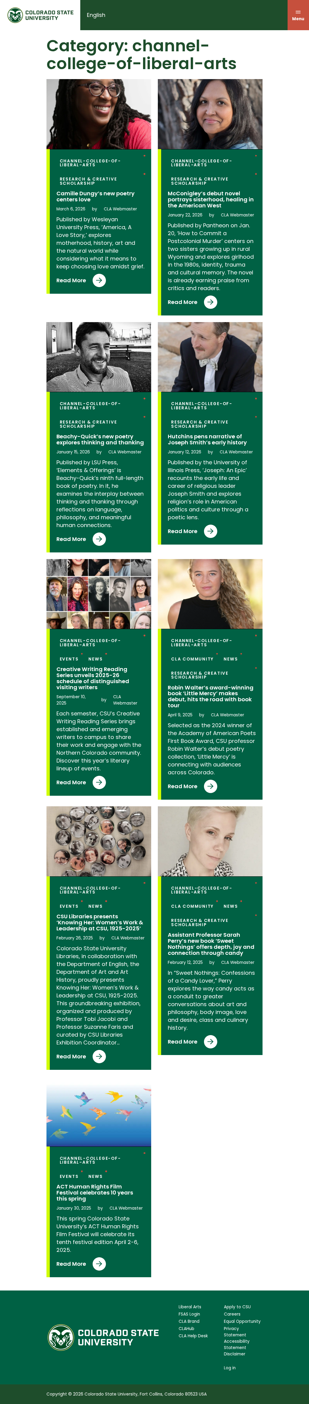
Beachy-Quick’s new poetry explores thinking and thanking (100, 439)
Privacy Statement (235, 1332)
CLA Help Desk (193, 1336)
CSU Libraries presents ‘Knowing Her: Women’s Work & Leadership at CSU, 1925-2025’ (99, 922)
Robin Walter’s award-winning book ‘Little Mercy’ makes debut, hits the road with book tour (210, 697)
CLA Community (192, 659)
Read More (71, 282)
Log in (230, 1368)
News (95, 659)
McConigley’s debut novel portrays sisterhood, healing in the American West (211, 199)
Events (69, 659)
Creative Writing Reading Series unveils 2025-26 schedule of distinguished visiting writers (92, 678)
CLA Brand (189, 1321)
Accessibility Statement (237, 1344)
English (96, 15)
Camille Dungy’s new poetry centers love (95, 196)
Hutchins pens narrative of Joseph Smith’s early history (207, 439)
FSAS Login (189, 1314)
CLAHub (186, 1329)
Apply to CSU (237, 1307)
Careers (232, 1314)
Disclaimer (234, 1354)
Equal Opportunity (242, 1321)
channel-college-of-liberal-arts (90, 163)
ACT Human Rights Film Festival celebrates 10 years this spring (94, 1193)
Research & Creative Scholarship (88, 181)
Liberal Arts (190, 1307)
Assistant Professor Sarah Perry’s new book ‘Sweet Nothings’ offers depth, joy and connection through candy (211, 944)
